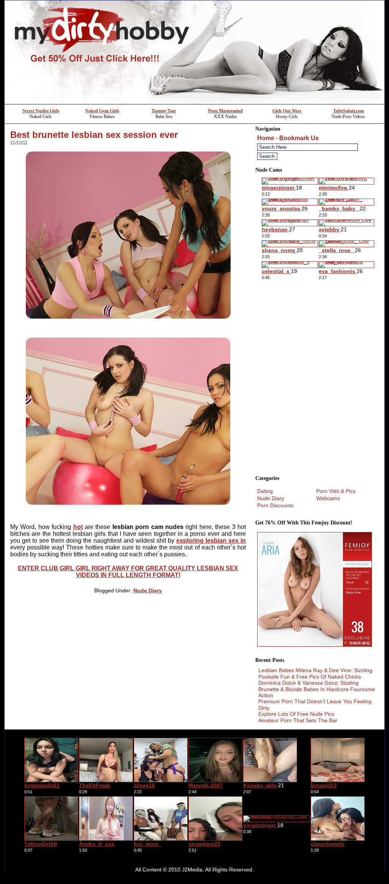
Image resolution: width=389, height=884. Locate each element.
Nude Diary (147, 590)
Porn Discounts (275, 505)
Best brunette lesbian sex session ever (94, 134)
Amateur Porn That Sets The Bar (297, 720)
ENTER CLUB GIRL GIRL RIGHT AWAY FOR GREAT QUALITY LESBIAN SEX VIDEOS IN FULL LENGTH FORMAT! (128, 571)
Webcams (328, 498)
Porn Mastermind (225, 111)
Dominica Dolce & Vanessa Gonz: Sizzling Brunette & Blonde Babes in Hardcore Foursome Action (316, 689)
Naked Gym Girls (102, 111)
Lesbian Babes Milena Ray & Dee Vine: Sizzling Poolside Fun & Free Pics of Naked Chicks (315, 673)
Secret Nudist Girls (40, 111)
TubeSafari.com (348, 111)
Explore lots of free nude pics (296, 714)
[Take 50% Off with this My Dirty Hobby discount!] (194, 102)
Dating (265, 491)
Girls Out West (286, 111)
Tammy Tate (164, 111)
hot (78, 527)
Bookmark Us (299, 138)
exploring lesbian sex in (211, 540)
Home (265, 138)
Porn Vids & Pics (336, 491)
